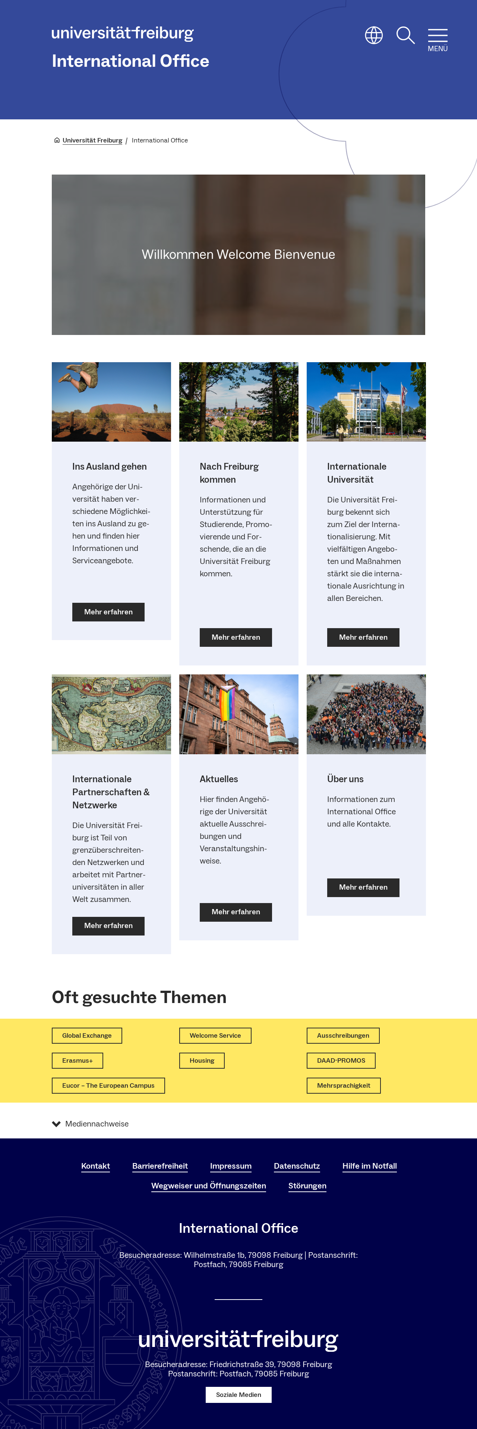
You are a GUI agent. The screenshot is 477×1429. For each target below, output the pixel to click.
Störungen (307, 1186)
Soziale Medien (238, 1395)
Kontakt (95, 1166)
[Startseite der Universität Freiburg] (123, 36)
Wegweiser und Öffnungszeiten (208, 1186)
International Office (130, 61)
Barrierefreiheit (160, 1166)
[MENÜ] (438, 35)
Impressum (231, 1166)
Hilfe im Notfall (369, 1166)
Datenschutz (297, 1166)
